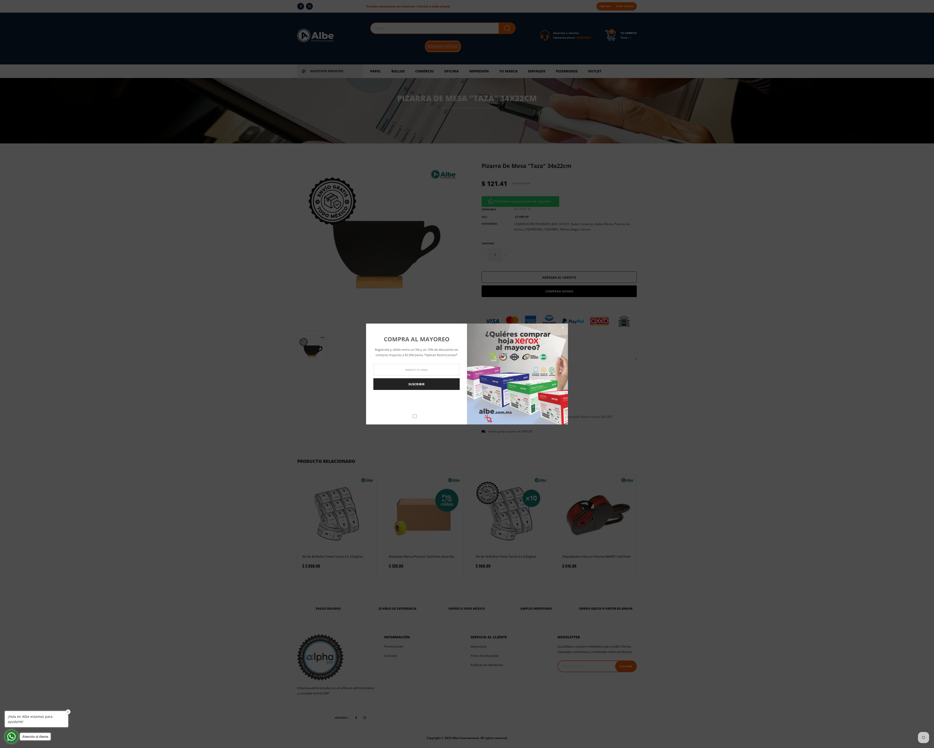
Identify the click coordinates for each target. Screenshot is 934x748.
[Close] (563, 328)
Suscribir (416, 384)
